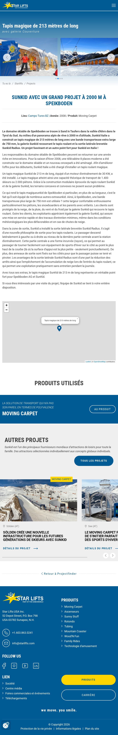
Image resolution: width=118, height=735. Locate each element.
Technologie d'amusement (80, 646)
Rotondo (69, 621)
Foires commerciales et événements (27, 693)
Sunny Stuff (71, 616)
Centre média (13, 688)
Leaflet (88, 361)
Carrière (88, 695)
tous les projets (94, 460)
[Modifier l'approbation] (6, 725)
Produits (88, 679)
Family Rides (72, 641)
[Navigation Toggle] (114, 5)
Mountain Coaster (75, 631)
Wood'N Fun (71, 636)
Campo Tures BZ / (39, 115)
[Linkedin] (36, 665)
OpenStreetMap (100, 361)
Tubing (68, 626)
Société (10, 683)
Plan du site (92, 728)
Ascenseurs (71, 611)
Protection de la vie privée (36, 728)
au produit (102, 409)
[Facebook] (4, 665)
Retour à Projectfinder (60, 573)
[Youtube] (25, 665)
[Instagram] (14, 665)
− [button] (7, 310)
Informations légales (68, 728)
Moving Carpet (73, 606)
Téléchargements (16, 698)
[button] (7, 57)
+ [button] (7, 305)
